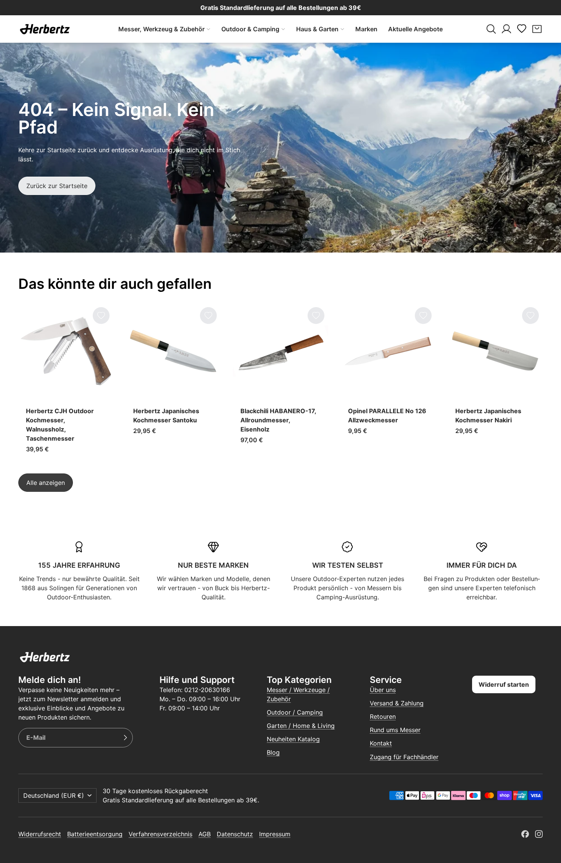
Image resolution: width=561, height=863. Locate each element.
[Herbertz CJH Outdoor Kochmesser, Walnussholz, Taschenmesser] (65, 382)
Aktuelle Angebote (415, 29)
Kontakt (381, 743)
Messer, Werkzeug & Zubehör (161, 29)
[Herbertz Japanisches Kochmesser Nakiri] (495, 382)
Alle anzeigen (45, 482)
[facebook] (525, 834)
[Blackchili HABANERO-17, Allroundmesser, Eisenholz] (280, 382)
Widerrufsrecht (39, 834)
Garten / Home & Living (301, 725)
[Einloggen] (506, 29)
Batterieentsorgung (95, 834)
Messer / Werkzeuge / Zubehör (298, 694)
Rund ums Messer (395, 730)
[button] (491, 29)
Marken (366, 29)
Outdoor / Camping (295, 712)
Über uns (383, 690)
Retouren (383, 716)
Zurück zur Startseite (56, 186)
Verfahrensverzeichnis (160, 834)
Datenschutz (235, 834)
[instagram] (539, 834)
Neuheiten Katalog (293, 739)
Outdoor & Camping (250, 29)
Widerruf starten (504, 684)
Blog (273, 752)
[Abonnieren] (125, 738)
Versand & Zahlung (397, 703)
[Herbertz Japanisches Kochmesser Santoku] (173, 382)
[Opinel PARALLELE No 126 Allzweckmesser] (387, 382)
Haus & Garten (317, 29)
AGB (204, 834)
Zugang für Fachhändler (404, 757)
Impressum (274, 834)
